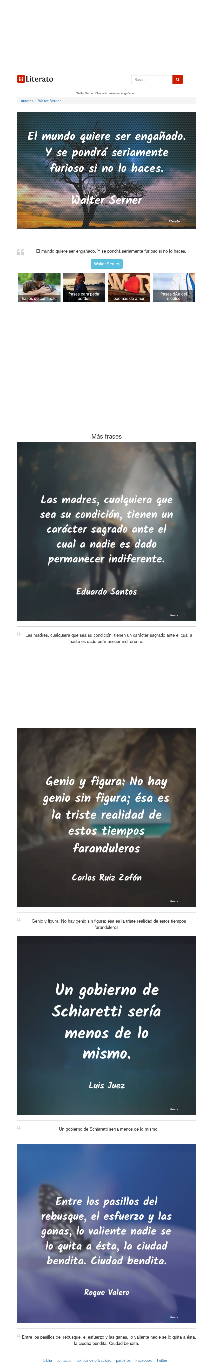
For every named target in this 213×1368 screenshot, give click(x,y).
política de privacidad (94, 1360)
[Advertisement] (106, 36)
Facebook (143, 1360)
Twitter (161, 1360)
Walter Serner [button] (106, 264)
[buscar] (177, 79)
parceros (123, 1360)
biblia (47, 1360)
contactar (64, 1360)
